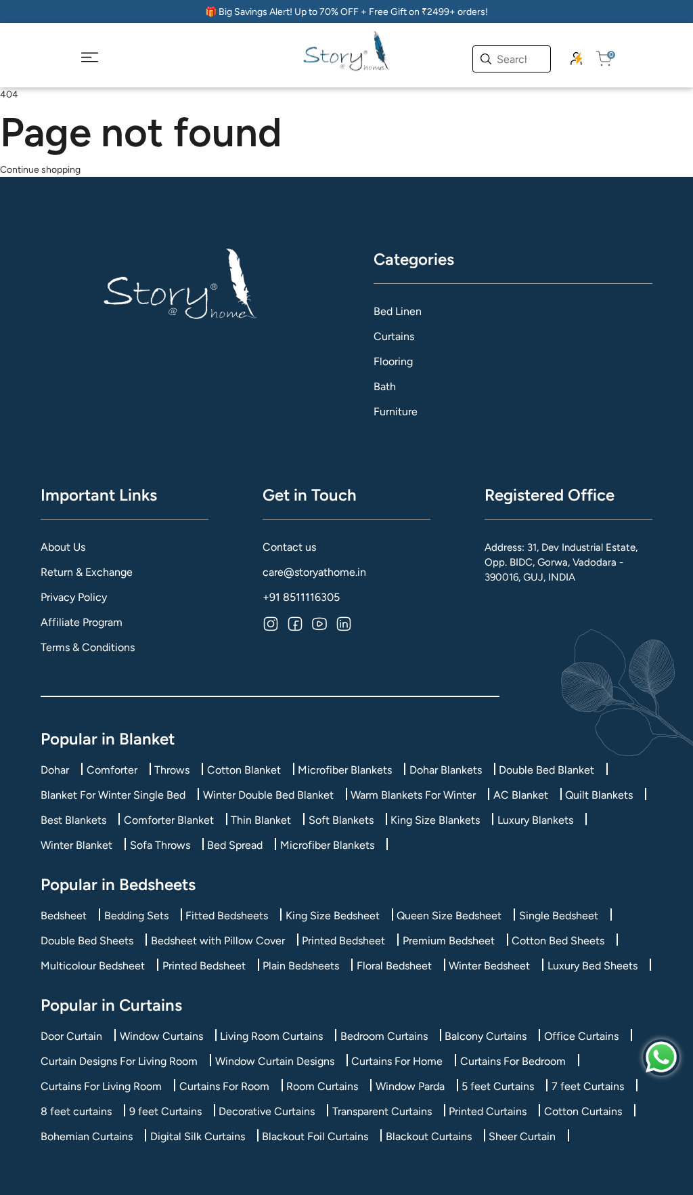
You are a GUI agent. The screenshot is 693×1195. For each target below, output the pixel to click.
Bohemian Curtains (87, 1136)
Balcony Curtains (486, 1036)
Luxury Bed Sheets (592, 965)
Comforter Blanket (169, 820)
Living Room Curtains (271, 1036)
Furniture (396, 411)
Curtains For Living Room (101, 1086)
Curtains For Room (224, 1086)
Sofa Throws (160, 845)
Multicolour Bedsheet (93, 965)
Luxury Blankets (535, 820)
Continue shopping (40, 169)
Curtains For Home (397, 1061)
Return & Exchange (87, 572)
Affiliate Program (81, 622)
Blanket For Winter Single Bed (113, 795)
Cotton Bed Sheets (558, 940)
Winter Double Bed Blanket (268, 795)
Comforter (112, 769)
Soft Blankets (341, 820)
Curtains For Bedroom (513, 1061)
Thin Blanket (261, 820)
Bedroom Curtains (384, 1036)
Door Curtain (71, 1036)
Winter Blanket (76, 845)
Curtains (394, 336)
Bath (385, 386)
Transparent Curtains (382, 1111)
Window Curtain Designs (274, 1061)
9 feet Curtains (165, 1111)
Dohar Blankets (445, 769)
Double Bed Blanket (546, 769)
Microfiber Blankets (345, 769)
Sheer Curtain (522, 1136)
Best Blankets (73, 820)
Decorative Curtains (267, 1111)
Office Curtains (581, 1036)
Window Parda (410, 1086)
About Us (63, 547)
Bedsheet (64, 915)
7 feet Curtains (588, 1086)
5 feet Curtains (498, 1086)
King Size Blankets (435, 820)
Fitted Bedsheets (226, 915)
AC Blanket (520, 795)
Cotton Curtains (583, 1111)
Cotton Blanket (244, 769)
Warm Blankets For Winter (413, 795)
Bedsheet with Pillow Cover (218, 940)
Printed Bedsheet (343, 940)
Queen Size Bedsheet (449, 915)
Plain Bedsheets (301, 965)
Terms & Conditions (88, 647)
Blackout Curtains (429, 1136)
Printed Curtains (488, 1111)
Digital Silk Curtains (197, 1136)
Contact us (289, 547)
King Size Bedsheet (333, 915)
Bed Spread (235, 845)
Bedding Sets (136, 915)
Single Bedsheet (558, 915)
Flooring (393, 361)
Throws (171, 769)
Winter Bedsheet (489, 965)
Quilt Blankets (599, 795)
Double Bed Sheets (87, 940)
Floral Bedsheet (394, 965)
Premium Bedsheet (449, 940)
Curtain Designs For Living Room (119, 1061)
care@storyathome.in (314, 572)
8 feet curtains (76, 1111)
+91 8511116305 (301, 597)
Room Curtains (322, 1086)
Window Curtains (161, 1036)
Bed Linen (398, 311)
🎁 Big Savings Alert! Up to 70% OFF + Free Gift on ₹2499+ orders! (346, 12)
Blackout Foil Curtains (315, 1136)
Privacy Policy (74, 597)
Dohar (55, 769)
